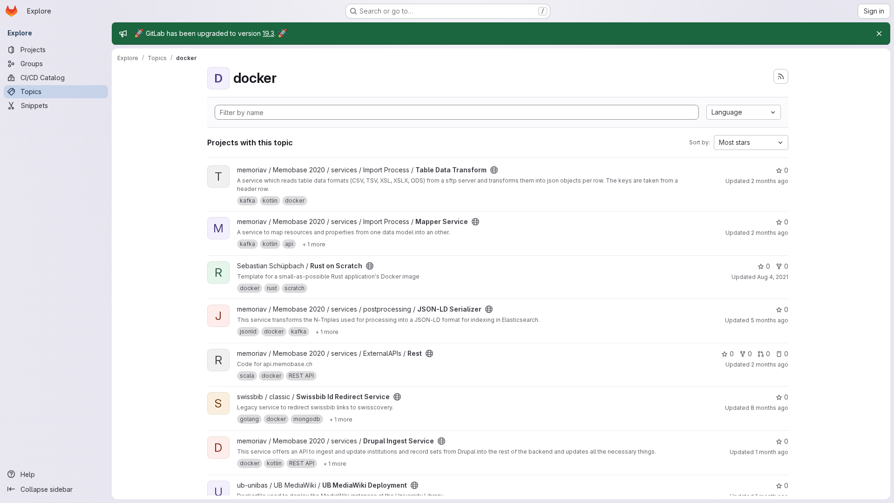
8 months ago (769, 407)
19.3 (268, 33)
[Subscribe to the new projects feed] (780, 76)
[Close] (879, 33)
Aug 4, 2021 (772, 276)
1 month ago (771, 452)
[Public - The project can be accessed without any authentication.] (494, 170)
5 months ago (769, 320)
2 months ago (769, 180)
